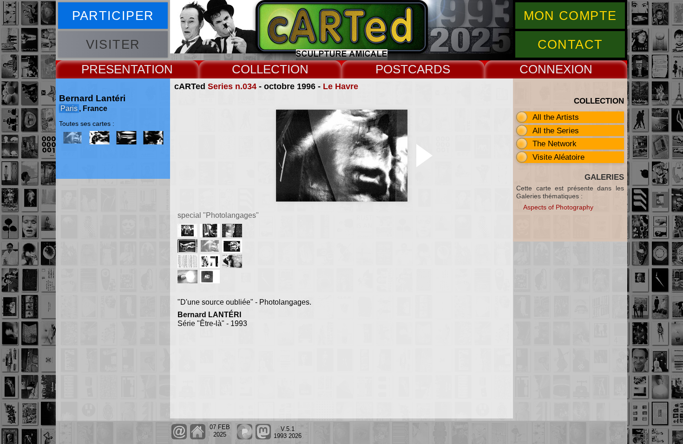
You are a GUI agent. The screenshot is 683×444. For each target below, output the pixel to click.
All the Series (555, 130)
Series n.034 (232, 86)
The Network (554, 143)
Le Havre (340, 86)
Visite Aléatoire (558, 157)
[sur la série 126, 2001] (153, 137)
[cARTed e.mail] (179, 437)
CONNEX (545, 69)
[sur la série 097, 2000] (126, 137)
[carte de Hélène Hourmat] (233, 250)
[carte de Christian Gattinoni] (188, 265)
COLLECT (259, 69)
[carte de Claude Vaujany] (188, 250)
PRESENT (109, 69)
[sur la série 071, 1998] (99, 137)
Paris (69, 108)
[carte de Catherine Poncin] (233, 265)
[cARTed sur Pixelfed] (245, 437)
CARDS (429, 69)
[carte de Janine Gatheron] (211, 235)
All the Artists (555, 117)
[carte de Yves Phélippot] (233, 235)
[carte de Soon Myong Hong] (211, 281)
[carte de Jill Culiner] (211, 265)
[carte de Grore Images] (188, 235)
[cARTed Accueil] (197, 437)
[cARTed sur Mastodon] (263, 437)
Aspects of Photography (558, 207)
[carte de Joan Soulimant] (188, 281)
